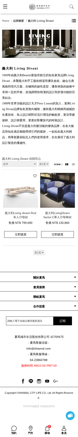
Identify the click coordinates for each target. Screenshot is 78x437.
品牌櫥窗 (18, 20)
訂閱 (63, 321)
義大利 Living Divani (41, 20)
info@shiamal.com (38, 348)
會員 (64, 433)
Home (5, 20)
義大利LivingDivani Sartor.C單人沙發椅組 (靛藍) (57, 214)
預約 (14, 433)
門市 (30, 433)
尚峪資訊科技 (47, 406)
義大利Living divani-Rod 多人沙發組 (20, 214)
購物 (47, 430)
